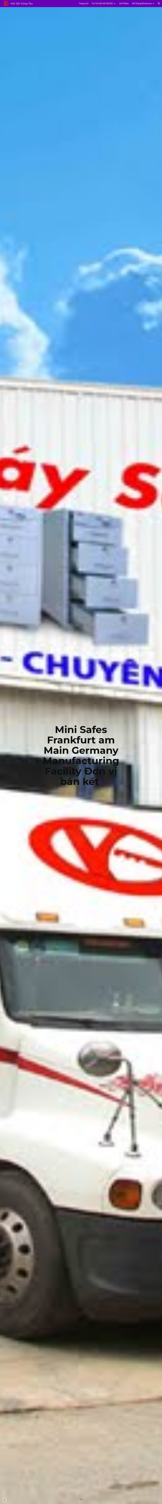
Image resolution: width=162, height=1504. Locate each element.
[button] (159, 4)
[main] (81, 755)
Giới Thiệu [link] (124, 3)
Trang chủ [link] (83, 3)
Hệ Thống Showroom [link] (142, 3)
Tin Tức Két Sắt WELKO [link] (102, 3)
